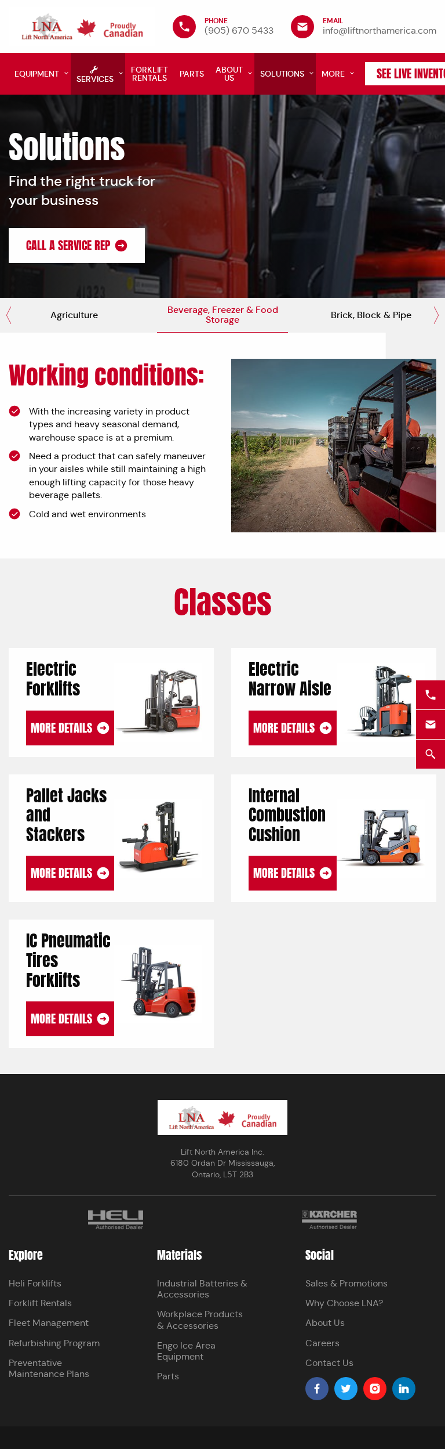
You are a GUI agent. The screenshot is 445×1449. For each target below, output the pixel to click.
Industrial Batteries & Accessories (202, 1289)
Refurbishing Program (54, 1343)
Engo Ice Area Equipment (186, 1351)
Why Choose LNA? (344, 1303)
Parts (168, 1376)
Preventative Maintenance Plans (49, 1368)
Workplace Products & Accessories (200, 1320)
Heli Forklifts (35, 1283)
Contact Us (329, 1362)
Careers (322, 1343)
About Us (325, 1322)
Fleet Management (49, 1322)
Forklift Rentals (40, 1303)
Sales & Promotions (346, 1283)
